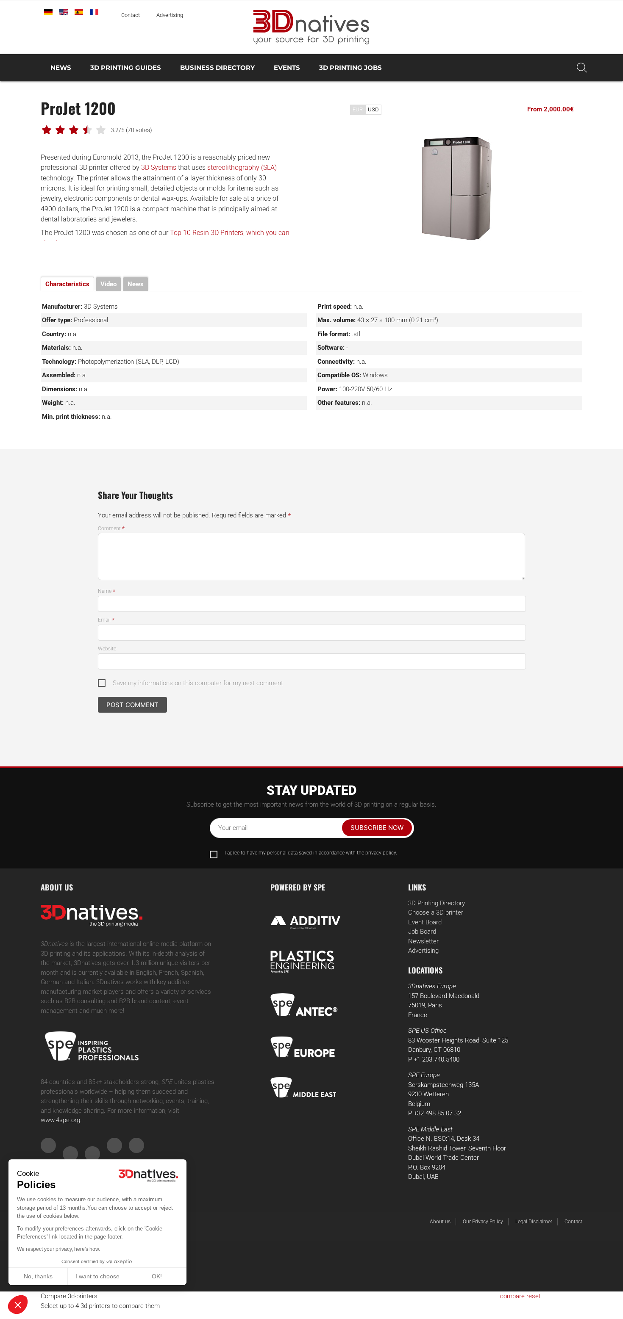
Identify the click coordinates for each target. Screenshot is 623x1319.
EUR (358, 109)
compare (512, 1296)
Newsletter (423, 941)
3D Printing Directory (436, 903)
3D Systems (158, 167)
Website (107, 649)
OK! (157, 1276)
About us (440, 1222)
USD (373, 109)
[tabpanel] (457, 188)
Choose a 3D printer (435, 912)
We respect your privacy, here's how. (58, 1249)
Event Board (425, 922)
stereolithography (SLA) (242, 167)
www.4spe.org (60, 1120)
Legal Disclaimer (533, 1222)
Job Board (422, 931)
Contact (130, 15)
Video (108, 284)
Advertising (169, 15)
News (60, 68)
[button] (18, 1304)
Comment (111, 528)
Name (106, 591)
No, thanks (38, 1276)
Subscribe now (376, 828)
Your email (233, 828)
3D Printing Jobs (350, 68)
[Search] (582, 68)
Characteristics (67, 284)
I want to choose (97, 1276)
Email (106, 620)
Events (287, 68)
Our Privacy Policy (483, 1222)
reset (533, 1296)
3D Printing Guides (125, 68)
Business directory (217, 68)
